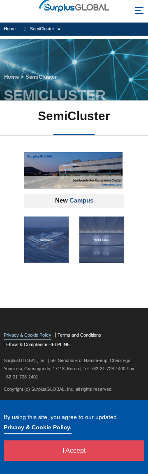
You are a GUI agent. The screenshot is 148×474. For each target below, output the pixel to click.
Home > (14, 77)
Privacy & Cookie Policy (27, 335)
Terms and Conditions (79, 335)
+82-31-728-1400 (108, 368)
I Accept (74, 450)
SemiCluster (42, 28)
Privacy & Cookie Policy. (38, 427)
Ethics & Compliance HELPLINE (38, 344)
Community (46, 239)
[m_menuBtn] (139, 12)
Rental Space (101, 239)
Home (10, 28)
